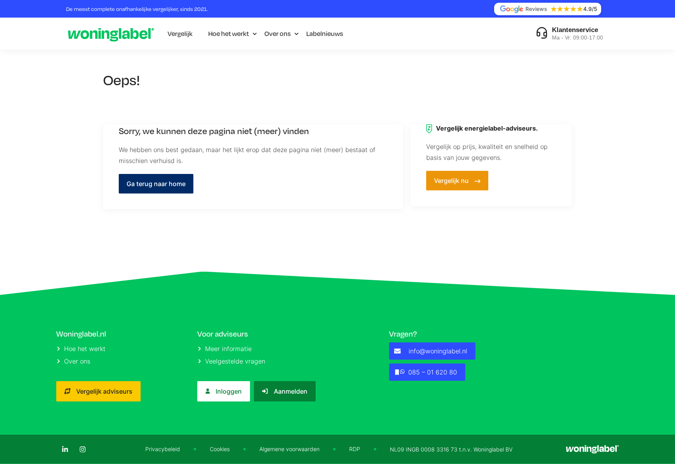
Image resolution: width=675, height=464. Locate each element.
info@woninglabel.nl (438, 351)
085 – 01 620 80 (432, 372)
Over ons (277, 33)
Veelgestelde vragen (235, 361)
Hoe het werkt (228, 33)
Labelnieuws (324, 33)
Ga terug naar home (156, 184)
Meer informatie (228, 349)
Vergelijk (180, 33)
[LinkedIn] (65, 449)
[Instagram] (82, 449)
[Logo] (111, 33)
